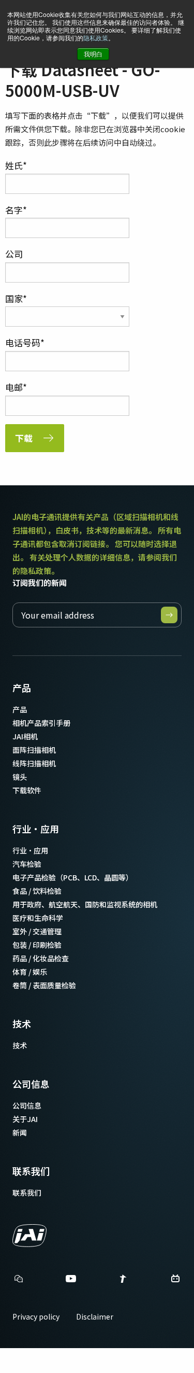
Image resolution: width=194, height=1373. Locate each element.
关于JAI (25, 1119)
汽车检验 (26, 864)
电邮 (14, 387)
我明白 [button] (93, 53)
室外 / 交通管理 (37, 931)
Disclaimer (94, 1316)
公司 (14, 253)
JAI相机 (25, 736)
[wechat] (18, 1278)
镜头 (19, 777)
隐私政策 (95, 37)
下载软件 (26, 790)
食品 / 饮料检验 (37, 891)
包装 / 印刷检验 (37, 945)
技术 (21, 1023)
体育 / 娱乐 (29, 971)
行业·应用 (35, 828)
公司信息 (31, 1083)
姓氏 (14, 165)
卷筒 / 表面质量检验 (44, 985)
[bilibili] (175, 1281)
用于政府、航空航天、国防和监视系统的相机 (84, 904)
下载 (24, 437)
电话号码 (22, 342)
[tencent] (123, 1281)
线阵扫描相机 (34, 763)
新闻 (19, 1132)
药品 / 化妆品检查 (40, 958)
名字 (14, 209)
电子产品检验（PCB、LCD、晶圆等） (72, 877)
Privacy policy (35, 1316)
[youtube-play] (71, 1281)
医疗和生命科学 (37, 918)
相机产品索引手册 (41, 723)
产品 (21, 687)
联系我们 (31, 1171)
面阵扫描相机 (34, 750)
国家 (14, 298)
